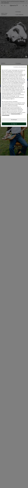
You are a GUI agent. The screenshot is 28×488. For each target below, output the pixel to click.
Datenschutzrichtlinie (15, 113)
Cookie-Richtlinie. (5, 115)
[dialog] (14, 96)
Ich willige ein (14, 123)
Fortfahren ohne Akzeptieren (19, 66)
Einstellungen (14, 119)
